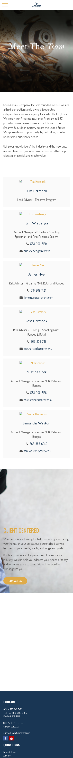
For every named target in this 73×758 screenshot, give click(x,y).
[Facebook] (5, 738)
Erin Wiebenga (36, 223)
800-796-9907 (19, 712)
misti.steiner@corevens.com (38, 400)
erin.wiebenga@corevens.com (38, 251)
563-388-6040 (38, 444)
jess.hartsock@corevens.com (38, 348)
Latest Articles (9, 751)
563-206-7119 (38, 341)
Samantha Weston (36, 423)
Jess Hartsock (36, 321)
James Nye (36, 274)
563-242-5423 (16, 709)
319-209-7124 (38, 290)
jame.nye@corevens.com (38, 297)
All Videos (7, 755)
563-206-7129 (38, 244)
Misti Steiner (36, 372)
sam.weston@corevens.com (38, 451)
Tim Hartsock (36, 191)
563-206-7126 (38, 392)
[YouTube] (11, 738)
